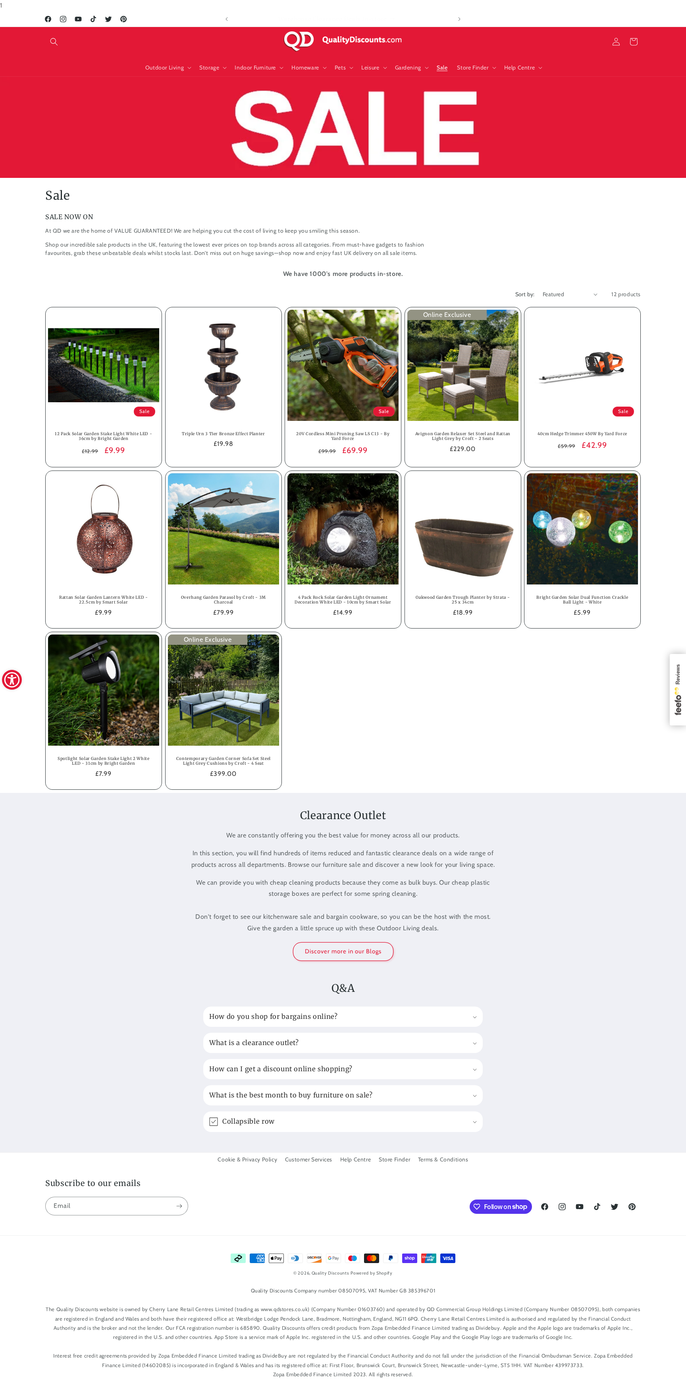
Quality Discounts (330, 1273)
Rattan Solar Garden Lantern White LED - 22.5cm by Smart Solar (103, 600)
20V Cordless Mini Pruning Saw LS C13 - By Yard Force (342, 436)
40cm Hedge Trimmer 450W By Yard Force (582, 433)
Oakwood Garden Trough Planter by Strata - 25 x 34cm (463, 600)
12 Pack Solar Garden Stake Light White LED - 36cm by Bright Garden (103, 436)
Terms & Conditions (443, 1159)
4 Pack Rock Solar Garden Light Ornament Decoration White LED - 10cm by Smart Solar (343, 600)
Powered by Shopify (372, 1273)
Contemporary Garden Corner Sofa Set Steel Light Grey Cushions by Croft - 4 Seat (223, 761)
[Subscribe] (179, 1206)
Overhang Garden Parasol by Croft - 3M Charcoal (223, 600)
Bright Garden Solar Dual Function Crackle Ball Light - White (582, 600)
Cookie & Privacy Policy (247, 1159)
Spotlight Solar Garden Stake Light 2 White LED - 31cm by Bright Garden (104, 761)
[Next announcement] (459, 19)
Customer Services (308, 1159)
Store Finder (394, 1159)
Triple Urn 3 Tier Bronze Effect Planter (223, 433)
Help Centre (355, 1159)
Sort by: (525, 294)
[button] (54, 41)
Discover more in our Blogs (343, 951)
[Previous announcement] (226, 19)
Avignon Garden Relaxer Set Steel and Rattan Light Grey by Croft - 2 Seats (462, 436)
